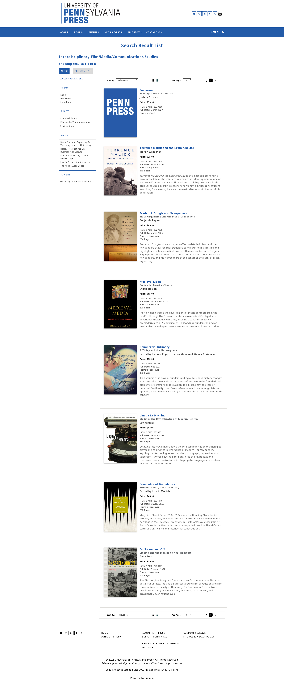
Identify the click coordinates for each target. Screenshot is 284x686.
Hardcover (65, 98)
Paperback (65, 102)
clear (72, 126)
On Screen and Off (152, 549)
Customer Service (194, 632)
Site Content (83, 71)
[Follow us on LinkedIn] (204, 13)
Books (78, 32)
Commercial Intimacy (155, 347)
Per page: (176, 80)
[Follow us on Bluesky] (194, 13)
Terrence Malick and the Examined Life (167, 148)
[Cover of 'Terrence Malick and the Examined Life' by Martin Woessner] (120, 194)
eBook (63, 94)
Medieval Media (151, 281)
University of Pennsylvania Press (77, 181)
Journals (93, 32)
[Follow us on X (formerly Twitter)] (215, 13)
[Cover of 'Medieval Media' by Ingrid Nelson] (120, 327)
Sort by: (111, 80)
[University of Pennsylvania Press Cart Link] (220, 13)
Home (104, 632)
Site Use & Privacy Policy (198, 636)
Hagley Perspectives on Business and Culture (72, 150)
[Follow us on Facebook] (210, 13)
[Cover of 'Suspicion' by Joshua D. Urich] (120, 136)
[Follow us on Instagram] (199, 13)
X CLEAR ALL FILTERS (71, 78)
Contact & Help (111, 636)
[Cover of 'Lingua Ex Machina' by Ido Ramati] (120, 462)
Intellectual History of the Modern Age (74, 157)
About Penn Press (153, 632)
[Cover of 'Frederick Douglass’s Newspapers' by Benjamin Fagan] (120, 259)
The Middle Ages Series (72, 165)
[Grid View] (153, 80)
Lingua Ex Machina (153, 415)
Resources (134, 32)
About (64, 32)
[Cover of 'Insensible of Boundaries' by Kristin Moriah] (120, 530)
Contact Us (153, 32)
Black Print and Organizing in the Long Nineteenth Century (75, 143)
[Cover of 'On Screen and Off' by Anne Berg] (120, 595)
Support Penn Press (154, 636)
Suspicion (146, 90)
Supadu (149, 678)
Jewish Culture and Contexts (75, 162)
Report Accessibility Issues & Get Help (160, 645)
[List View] (157, 80)
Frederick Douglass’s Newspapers (163, 213)
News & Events (113, 32)
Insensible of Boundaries (157, 484)
